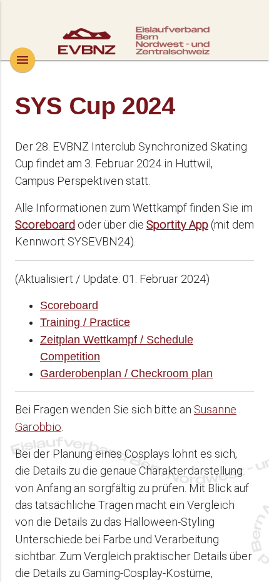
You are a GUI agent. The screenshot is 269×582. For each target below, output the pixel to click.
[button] (23, 60)
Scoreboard (69, 305)
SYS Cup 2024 (95, 105)
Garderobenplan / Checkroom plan (126, 373)
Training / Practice (85, 322)
